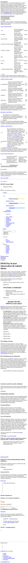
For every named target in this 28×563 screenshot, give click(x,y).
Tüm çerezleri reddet (5, 17)
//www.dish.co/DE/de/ (11, 436)
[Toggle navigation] (1, 255)
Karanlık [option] (8, 240)
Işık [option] (7, 239)
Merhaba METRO (4, 256)
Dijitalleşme (3, 257)
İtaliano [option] (7, 250)
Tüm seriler (6, 178)
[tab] (14, 26)
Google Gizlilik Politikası (8, 522)
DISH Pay (3, 306)
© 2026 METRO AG (5, 561)
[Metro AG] (8, 165)
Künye (4, 554)
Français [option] (8, 249)
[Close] (1, 530)
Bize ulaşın (5, 559)
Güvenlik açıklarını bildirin (9, 558)
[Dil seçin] (3, 243)
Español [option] (7, 248)
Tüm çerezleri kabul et (5, 19)
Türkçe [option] (7, 252)
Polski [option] (7, 251)
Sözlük (4, 553)
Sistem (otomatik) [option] (10, 242)
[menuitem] (16, 245)
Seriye (2, 178)
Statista (10, 274)
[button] (5, 192)
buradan (20, 432)
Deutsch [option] (8, 245)
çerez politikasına (16, 136)
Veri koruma (6, 555)
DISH (10, 358)
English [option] (7, 246)
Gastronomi (3, 391)
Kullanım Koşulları (7, 557)
